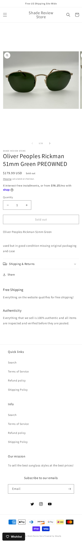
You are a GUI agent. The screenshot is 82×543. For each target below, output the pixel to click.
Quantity (8, 197)
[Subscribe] (69, 489)
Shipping (7, 179)
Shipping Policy (18, 389)
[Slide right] (49, 143)
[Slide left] (32, 143)
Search (12, 362)
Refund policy (17, 380)
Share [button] (11, 274)
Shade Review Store (35, 536)
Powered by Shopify (52, 536)
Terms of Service (18, 371)
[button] (5, 14)
